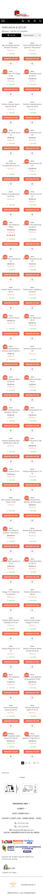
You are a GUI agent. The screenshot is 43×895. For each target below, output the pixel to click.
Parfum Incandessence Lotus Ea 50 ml (32, 105)
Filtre (12, 35)
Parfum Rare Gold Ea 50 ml (10, 260)
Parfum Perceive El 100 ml (32, 442)
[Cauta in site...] (40, 21)
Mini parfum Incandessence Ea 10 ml (10, 164)
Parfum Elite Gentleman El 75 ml (32, 531)
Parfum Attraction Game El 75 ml (32, 708)
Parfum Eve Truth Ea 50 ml (10, 133)
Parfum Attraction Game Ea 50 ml (11, 708)
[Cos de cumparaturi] (34, 21)
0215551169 (22, 823)
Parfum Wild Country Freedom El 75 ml (10, 621)
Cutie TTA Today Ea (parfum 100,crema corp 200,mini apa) (10, 531)
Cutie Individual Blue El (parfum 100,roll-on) (32, 46)
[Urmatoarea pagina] (37, 762)
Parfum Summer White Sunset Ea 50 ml (32, 649)
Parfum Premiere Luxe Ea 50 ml (32, 74)
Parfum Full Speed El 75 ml (32, 411)
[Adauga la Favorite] (10, 64)
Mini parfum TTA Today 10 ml (10, 74)
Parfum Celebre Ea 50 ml (32, 349)
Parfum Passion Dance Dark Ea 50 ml (11, 105)
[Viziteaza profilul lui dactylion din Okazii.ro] (13, 884)
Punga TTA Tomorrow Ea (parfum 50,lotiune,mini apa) (10, 593)
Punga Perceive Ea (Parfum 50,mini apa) (32, 501)
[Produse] (3, 21)
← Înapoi (21, 777)
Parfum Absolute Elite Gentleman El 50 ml (10, 442)
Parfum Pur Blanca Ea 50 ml (32, 319)
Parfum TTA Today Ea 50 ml (10, 678)
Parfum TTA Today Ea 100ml (10, 226)
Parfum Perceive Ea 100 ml (32, 164)
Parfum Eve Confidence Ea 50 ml (32, 290)
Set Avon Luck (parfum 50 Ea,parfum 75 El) (32, 678)
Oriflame (11, 734)
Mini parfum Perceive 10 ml (32, 380)
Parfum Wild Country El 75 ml (10, 562)
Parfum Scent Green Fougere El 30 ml (32, 621)
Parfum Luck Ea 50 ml (10, 318)
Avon (11, 43)
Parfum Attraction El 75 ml (32, 472)
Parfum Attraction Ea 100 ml (32, 593)
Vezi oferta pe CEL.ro (28, 885)
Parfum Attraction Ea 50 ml (32, 260)
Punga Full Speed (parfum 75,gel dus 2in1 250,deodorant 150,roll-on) (32, 737)
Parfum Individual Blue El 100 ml (32, 562)
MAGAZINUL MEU (20, 803)
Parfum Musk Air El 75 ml (11, 649)
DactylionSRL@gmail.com (23, 830)
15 (34, 763)
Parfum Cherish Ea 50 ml (32, 133)
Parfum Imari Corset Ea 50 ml (11, 290)
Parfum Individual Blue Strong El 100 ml (11, 411)
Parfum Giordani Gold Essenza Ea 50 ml (10, 737)
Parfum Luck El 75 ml (10, 471)
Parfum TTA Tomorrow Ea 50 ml (32, 226)
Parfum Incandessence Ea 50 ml (11, 195)
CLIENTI (20, 808)
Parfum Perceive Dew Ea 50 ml (10, 380)
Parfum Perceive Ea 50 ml (32, 195)
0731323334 (22, 826)
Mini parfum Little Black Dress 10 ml (10, 501)
